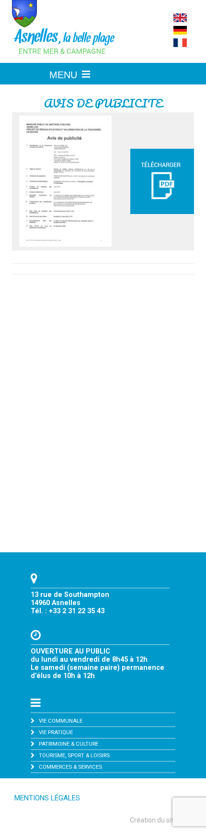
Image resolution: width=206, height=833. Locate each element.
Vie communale (60, 720)
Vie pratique (56, 732)
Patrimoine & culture (68, 743)
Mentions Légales (47, 798)
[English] (180, 20)
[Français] (180, 44)
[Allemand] (180, 32)
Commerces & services (70, 766)
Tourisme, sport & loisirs (74, 755)
